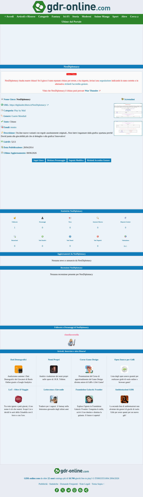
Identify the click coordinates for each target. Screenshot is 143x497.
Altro (124, 16)
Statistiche (53, 484)
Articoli (60, 351)
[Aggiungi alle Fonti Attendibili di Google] (81, 491)
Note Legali (84, 484)
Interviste (69, 351)
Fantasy (56, 16)
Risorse (82, 351)
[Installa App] (75, 491)
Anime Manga (101, 16)
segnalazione (105, 80)
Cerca (134, 16)
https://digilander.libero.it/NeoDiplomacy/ (28, 105)
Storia (75, 16)
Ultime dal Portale (71, 21)
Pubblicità (43, 484)
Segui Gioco (39, 160)
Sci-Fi (66, 16)
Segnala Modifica (76, 160)
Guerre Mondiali (19, 116)
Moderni (86, 16)
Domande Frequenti (69, 484)
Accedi (9, 16)
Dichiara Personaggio (56, 160)
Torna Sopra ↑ (98, 484)
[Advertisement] (71, 44)
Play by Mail (20, 110)
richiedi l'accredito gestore (76, 84)
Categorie (43, 16)
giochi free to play (83, 478)
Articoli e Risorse (26, 16)
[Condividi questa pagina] (86, 491)
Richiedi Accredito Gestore (98, 160)
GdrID (7, 142)
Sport (115, 16)
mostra (13, 127)
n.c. (125, 246)
